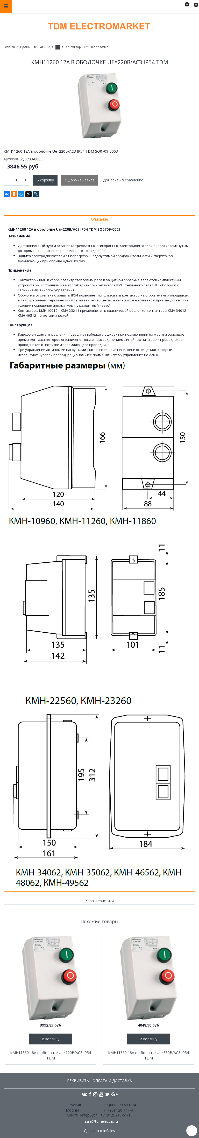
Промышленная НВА (35, 47)
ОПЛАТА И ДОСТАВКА (112, 1080)
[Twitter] (107, 1094)
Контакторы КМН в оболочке (87, 47)
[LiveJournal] (36, 194)
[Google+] (114, 1094)
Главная (9, 47)
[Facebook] (90, 1094)
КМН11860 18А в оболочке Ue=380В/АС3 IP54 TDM (148, 1055)
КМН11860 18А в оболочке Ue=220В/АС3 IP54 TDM (50, 1055)
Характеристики (100, 900)
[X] (28, 194)
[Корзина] (193, 7)
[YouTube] (101, 1094)
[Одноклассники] (14, 194)
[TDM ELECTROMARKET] (99, 25)
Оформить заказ (79, 180)
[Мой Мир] (21, 194)
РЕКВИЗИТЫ (78, 1080)
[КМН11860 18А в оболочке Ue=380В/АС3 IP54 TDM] (148, 978)
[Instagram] (95, 1094)
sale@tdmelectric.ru (101, 1121)
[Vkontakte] (84, 1094)
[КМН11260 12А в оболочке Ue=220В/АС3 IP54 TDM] (99, 106)
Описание (99, 219)
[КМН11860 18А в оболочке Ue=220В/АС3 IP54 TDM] (51, 978)
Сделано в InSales (99, 1131)
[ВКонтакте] (7, 194)
